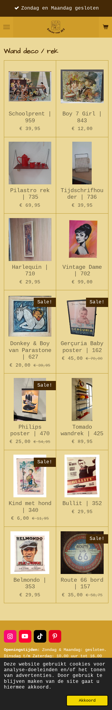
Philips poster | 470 (30, 430)
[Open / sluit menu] (6, 27)
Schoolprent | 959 (30, 117)
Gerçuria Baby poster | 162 (82, 347)
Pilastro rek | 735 (30, 193)
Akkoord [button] (87, 700)
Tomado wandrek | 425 (82, 430)
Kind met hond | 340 (30, 506)
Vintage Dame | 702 (82, 270)
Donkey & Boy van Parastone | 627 (30, 350)
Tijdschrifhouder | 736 (82, 193)
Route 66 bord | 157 (82, 583)
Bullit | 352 (82, 503)
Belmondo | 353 (29, 583)
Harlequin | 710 (30, 270)
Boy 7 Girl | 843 (82, 117)
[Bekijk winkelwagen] (105, 27)
